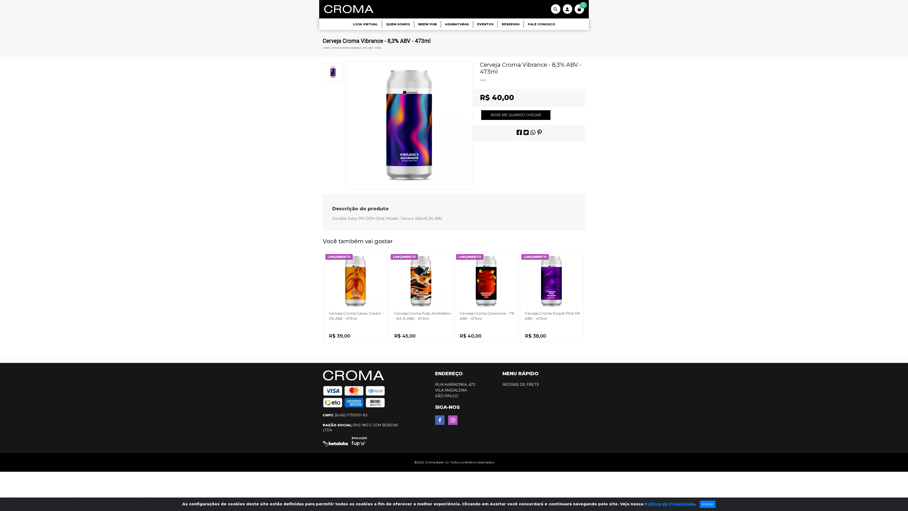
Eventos (485, 24)
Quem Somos (398, 24)
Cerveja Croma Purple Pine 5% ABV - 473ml (552, 316)
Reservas (510, 24)
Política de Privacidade (670, 504)
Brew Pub (427, 24)
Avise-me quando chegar (516, 115)
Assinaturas (457, 24)
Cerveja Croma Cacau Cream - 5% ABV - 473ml (356, 316)
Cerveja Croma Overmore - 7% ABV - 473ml (487, 316)
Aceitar (707, 504)
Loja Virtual (365, 24)
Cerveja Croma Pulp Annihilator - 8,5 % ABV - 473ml (422, 316)
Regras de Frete (520, 384)
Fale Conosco (541, 24)
